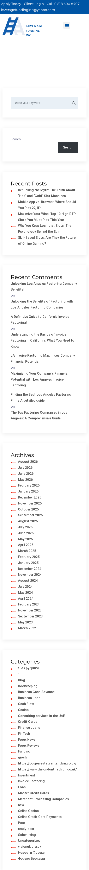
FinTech (24, 734)
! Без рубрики (28, 668)
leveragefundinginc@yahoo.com (28, 10)
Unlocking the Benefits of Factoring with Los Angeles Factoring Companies (42, 304)
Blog (21, 680)
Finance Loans (29, 728)
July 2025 (25, 527)
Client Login (34, 4)
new (21, 805)
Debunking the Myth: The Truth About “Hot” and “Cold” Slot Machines (46, 193)
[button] (66, 25)
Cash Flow (26, 704)
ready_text (26, 829)
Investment (26, 775)
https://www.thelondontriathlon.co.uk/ (47, 769)
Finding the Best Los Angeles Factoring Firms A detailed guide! (41, 397)
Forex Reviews (29, 746)
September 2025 (30, 515)
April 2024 (25, 599)
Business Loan (29, 698)
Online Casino (28, 811)
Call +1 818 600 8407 (63, 4)
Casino (23, 710)
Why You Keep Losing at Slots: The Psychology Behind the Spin (44, 229)
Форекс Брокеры (31, 859)
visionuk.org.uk (29, 847)
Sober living (27, 835)
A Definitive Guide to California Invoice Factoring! (40, 320)
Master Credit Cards (33, 793)
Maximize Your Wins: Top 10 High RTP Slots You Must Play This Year (47, 217)
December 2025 (29, 497)
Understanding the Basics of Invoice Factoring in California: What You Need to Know (42, 340)
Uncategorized (29, 841)
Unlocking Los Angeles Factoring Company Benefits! (44, 287)
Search (16, 139)
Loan (22, 787)
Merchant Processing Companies (43, 799)
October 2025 (28, 509)
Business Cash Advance (36, 692)
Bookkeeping (27, 686)
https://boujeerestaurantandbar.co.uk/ (47, 763)
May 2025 (25, 539)
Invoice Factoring (31, 781)
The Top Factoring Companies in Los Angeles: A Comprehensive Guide (39, 415)
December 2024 (29, 569)
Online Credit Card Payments (40, 817)
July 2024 (25, 587)
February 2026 (29, 485)
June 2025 (26, 533)
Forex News (27, 740)
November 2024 (30, 575)
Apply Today (11, 4)
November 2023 (30, 610)
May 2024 (25, 593)
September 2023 (30, 616)
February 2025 (29, 557)
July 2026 (25, 468)
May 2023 (25, 622)
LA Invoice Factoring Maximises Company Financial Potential (43, 358)
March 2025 (27, 551)
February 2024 (29, 604)
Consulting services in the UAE (41, 716)
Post (21, 823)
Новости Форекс (31, 853)
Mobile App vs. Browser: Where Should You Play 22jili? (47, 205)
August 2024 (28, 581)
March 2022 (27, 628)
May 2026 (25, 480)
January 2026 (28, 491)
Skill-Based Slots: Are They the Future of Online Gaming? (47, 241)
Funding (24, 751)
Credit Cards (27, 722)
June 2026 (26, 474)
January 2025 (28, 563)
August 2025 (28, 521)
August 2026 (28, 462)
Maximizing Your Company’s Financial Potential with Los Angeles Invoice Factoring (39, 379)
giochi (23, 757)
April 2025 (25, 545)
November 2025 (30, 503)
